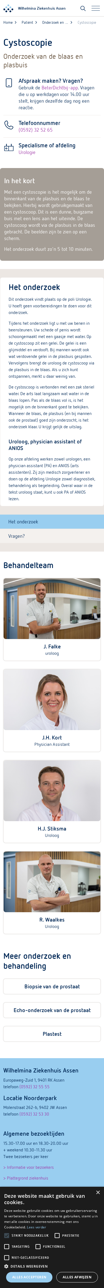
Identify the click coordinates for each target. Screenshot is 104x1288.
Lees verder (36, 1227)
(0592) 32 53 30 (34, 1114)
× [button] (98, 1193)
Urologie (27, 152)
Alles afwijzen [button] (77, 1277)
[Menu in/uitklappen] (95, 8)
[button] (52, 1266)
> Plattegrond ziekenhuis (25, 1178)
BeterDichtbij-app (60, 88)
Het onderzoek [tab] (23, 522)
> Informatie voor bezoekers (28, 1167)
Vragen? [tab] (16, 536)
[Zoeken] (83, 8)
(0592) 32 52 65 (36, 130)
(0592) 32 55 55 (34, 1086)
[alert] (52, 1237)
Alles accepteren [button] (29, 1277)
